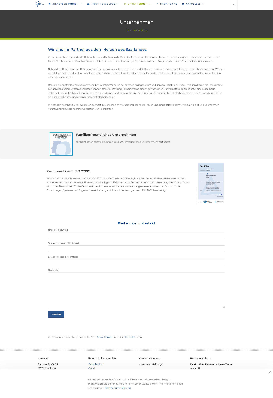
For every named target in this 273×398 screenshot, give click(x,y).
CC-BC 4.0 (129, 337)
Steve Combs (104, 337)
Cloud (91, 368)
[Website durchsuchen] (234, 5)
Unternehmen (140, 30)
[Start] (128, 30)
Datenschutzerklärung (117, 387)
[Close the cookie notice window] (269, 372)
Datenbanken (95, 364)
